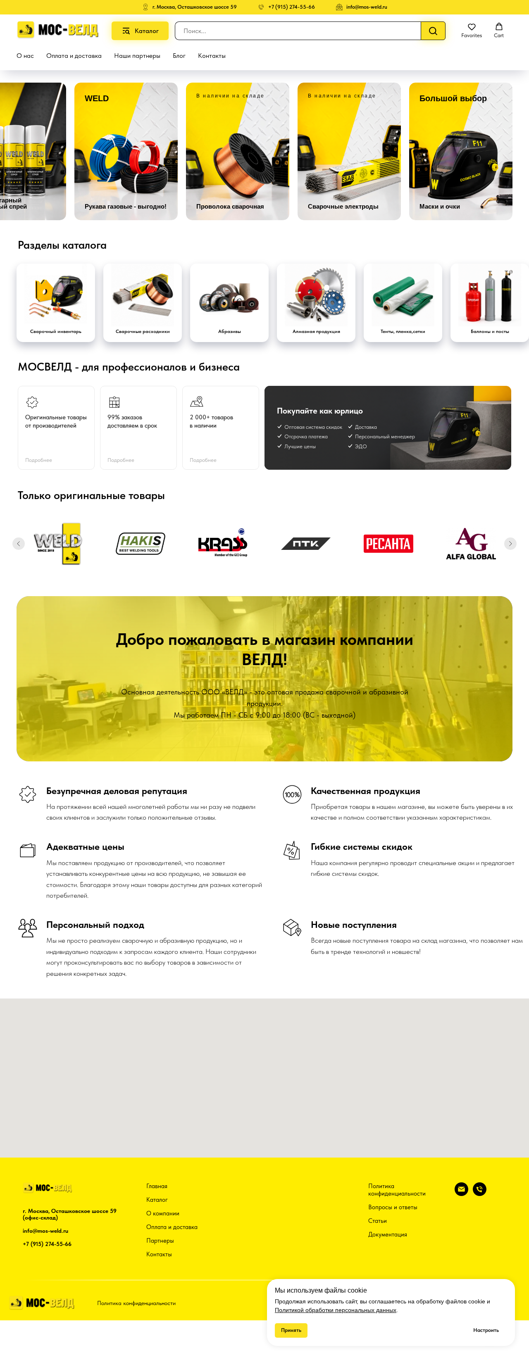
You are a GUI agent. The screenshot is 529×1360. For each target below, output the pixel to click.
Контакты (212, 55)
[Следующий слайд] (510, 543)
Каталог (157, 1199)
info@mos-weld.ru (45, 1230)
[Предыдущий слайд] (18, 543)
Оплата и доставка (74, 55)
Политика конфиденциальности (397, 1189)
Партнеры (160, 1240)
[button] (471, 30)
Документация (387, 1234)
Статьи (377, 1220)
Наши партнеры (137, 55)
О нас (25, 55)
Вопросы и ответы (392, 1207)
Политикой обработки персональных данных (335, 1310)
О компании (162, 1213)
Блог (179, 55)
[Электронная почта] (461, 1193)
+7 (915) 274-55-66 (47, 1244)
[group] (126, 151)
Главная (156, 1186)
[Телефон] (479, 1193)
